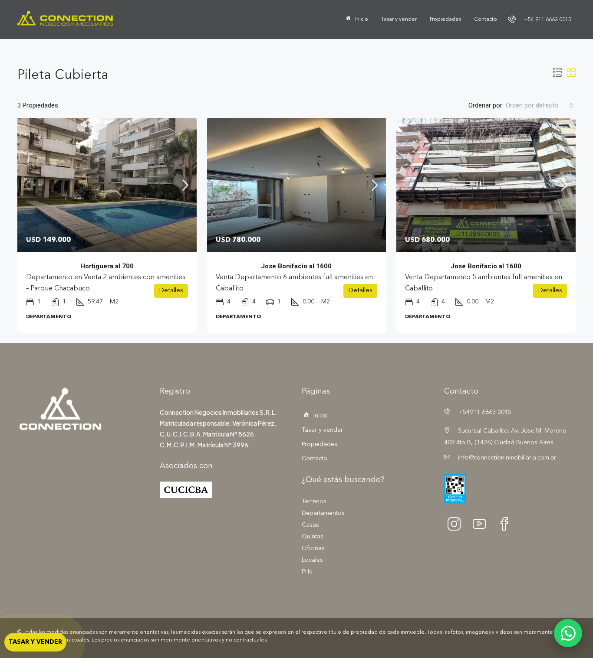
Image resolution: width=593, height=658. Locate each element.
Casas (310, 525)
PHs (307, 572)
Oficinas (313, 548)
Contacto (485, 19)
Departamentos (323, 513)
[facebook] (507, 523)
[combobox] (539, 105)
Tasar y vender (399, 19)
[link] (107, 185)
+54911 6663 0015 (484, 412)
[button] (557, 73)
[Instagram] (457, 523)
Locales (312, 560)
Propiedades (445, 19)
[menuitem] (540, 20)
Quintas (312, 537)
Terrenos (314, 501)
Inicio (361, 19)
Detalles (171, 290)
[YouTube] (482, 523)
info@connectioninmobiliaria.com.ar (507, 458)
